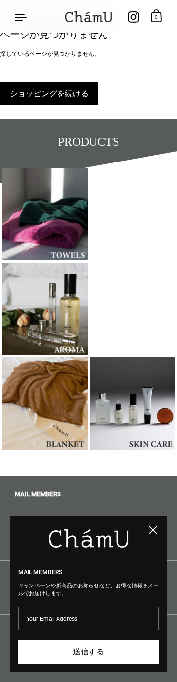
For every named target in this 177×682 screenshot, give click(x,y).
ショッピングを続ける (49, 93)
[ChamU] (88, 17)
